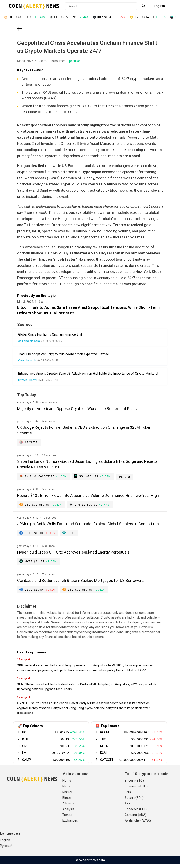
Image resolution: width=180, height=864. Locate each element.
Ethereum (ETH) (136, 786)
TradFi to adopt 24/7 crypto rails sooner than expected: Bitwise (63, 354)
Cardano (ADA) (135, 815)
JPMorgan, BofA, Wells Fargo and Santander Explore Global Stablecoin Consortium (88, 523)
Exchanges (70, 820)
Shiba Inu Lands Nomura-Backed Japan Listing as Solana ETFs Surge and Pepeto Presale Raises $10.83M (87, 464)
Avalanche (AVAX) (138, 820)
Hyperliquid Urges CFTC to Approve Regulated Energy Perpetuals (73, 552)
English (5, 840)
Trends (67, 815)
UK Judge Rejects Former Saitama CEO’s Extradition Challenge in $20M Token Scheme (84, 430)
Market (67, 792)
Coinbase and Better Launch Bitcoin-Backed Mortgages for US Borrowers (80, 580)
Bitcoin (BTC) (134, 780)
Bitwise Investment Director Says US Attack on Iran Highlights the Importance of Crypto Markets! (88, 374)
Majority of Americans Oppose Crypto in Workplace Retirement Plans (77, 408)
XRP (128, 803)
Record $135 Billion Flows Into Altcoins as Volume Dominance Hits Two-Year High (88, 495)
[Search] (143, 6)
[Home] (19, 29)
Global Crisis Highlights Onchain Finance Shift (50, 334)
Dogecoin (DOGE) (137, 809)
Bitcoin (67, 798)
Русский (6, 846)
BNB (128, 792)
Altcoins (68, 803)
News (66, 786)
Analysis (68, 809)
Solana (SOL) (134, 798)
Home (66, 780)
